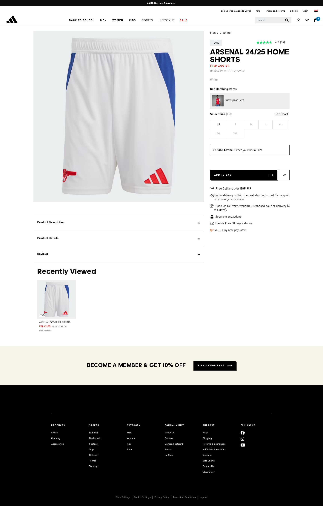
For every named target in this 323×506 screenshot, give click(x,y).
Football (93, 444)
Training (93, 466)
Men (213, 32)
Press (168, 449)
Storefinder (209, 472)
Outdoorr (94, 455)
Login (306, 11)
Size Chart (281, 114)
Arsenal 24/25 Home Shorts (54, 322)
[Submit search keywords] (287, 20)
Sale (129, 449)
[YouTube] (243, 445)
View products (234, 100)
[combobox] (273, 20)
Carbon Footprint (174, 444)
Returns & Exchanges (214, 444)
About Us (169, 433)
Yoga (91, 449)
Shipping (207, 438)
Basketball (95, 438)
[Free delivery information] (212, 188)
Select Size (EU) (221, 114)
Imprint (203, 497)
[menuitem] (81, 20)
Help (205, 433)
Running (93, 433)
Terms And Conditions (184, 497)
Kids (129, 444)
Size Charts (209, 461)
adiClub (169, 455)
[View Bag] (315, 20)
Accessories (57, 444)
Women (131, 438)
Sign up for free (211, 365)
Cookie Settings (142, 497)
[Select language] (316, 11)
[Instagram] (242, 439)
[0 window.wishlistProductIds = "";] (307, 20)
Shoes (54, 433)
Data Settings (123, 497)
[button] (81, 20)
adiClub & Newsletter (214, 449)
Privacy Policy (161, 497)
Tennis (92, 461)
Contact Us (208, 466)
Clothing (225, 32)
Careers (169, 438)
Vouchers (207, 455)
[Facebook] (243, 433)
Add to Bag (222, 175)
